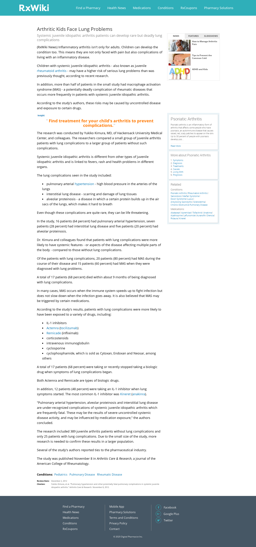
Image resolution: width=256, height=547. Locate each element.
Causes (176, 169)
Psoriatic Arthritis (179, 193)
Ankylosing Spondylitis (181, 202)
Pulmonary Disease (82, 474)
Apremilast (186, 213)
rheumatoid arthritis (52, 71)
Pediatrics (60, 474)
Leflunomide (189, 215)
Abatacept (175, 213)
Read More (176, 145)
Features (193, 36)
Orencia (210, 215)
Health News (116, 8)
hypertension (84, 184)
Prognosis (177, 174)
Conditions (166, 8)
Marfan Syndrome (191, 196)
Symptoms (178, 160)
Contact (114, 529)
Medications (142, 8)
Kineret (125, 394)
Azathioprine (177, 215)
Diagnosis (177, 163)
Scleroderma (199, 202)
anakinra (138, 394)
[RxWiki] (34, 7)
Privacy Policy (118, 523)
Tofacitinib (197, 213)
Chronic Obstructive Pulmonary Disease (189, 205)
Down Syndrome (178, 199)
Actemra (52, 328)
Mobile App (116, 506)
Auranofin (201, 215)
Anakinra (208, 213)
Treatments (178, 166)
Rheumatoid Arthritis (197, 193)
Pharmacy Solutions (218, 8)
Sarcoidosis (176, 196)
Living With (178, 171)
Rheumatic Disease (109, 474)
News (176, 36)
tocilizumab (68, 328)
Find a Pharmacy (88, 8)
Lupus (190, 199)
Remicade (53, 333)
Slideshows (211, 36)
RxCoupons (189, 8)
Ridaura (174, 218)
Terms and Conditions (123, 518)
